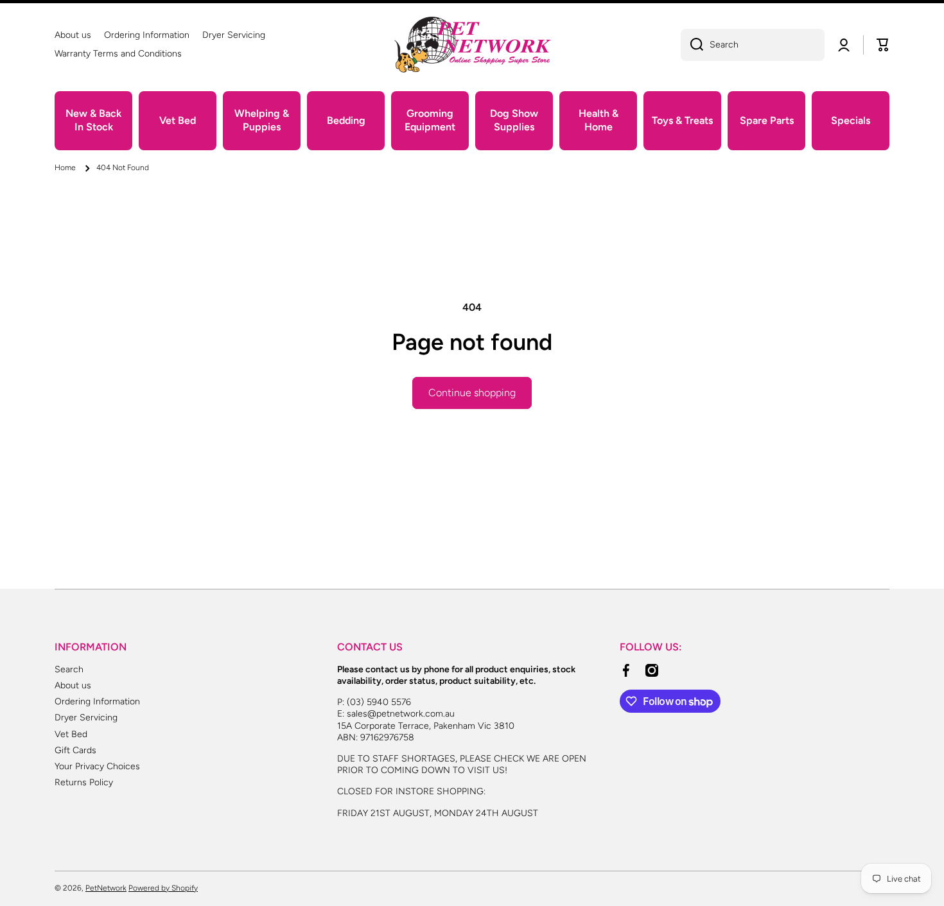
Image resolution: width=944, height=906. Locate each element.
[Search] (692, 45)
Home (65, 167)
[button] (883, 45)
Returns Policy (84, 782)
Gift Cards (75, 750)
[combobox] (753, 45)
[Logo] (472, 44)
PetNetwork (106, 888)
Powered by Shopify (163, 888)
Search (69, 669)
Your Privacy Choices (97, 766)
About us (73, 685)
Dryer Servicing (86, 717)
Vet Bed (71, 734)
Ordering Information (97, 701)
